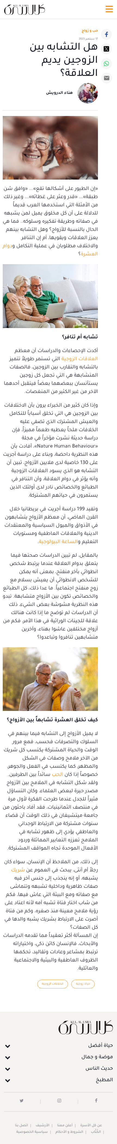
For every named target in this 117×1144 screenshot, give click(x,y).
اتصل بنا (21, 1126)
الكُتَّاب (96, 1132)
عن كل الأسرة (91, 1126)
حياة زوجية (83, 984)
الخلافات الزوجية (52, 984)
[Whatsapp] (106, 63)
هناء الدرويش (59, 93)
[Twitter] (106, 48)
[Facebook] (106, 34)
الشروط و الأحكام (69, 1132)
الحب (56, 775)
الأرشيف (43, 1126)
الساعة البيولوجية (58, 542)
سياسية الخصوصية (32, 1132)
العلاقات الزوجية (79, 359)
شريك (18, 870)
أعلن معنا (65, 1126)
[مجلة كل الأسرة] (58, 1027)
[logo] (24, 9)
